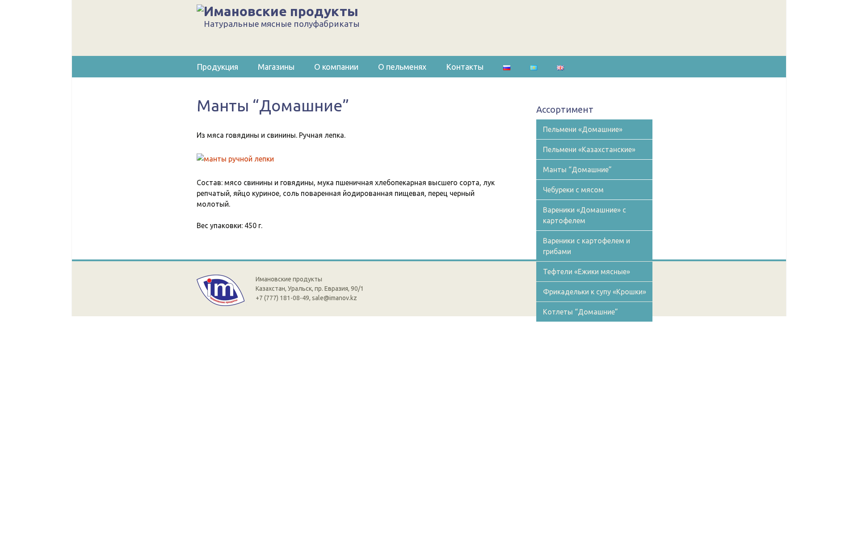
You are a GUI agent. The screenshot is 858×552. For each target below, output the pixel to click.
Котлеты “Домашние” (580, 312)
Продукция (217, 66)
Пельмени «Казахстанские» (589, 149)
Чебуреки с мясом (573, 190)
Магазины (276, 66)
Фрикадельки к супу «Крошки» (594, 292)
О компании (336, 66)
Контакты (465, 66)
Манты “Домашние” (577, 170)
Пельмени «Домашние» (582, 129)
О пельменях (402, 66)
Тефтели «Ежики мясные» (586, 272)
